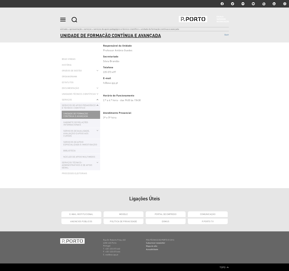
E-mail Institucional (81, 214)
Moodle (123, 214)
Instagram (284, 3)
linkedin (274, 3)
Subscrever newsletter (155, 242)
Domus (165, 221)
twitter (232, 3)
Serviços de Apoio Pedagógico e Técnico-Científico (116, 29)
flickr (242, 3)
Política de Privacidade (123, 221)
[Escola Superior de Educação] (204, 19)
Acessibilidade (152, 249)
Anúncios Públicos (81, 221)
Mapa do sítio (151, 246)
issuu (263, 3)
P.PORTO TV (208, 221)
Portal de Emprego (165, 214)
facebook (222, 3)
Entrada (63, 29)
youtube (253, 3)
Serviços (88, 29)
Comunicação (208, 214)
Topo (223, 267)
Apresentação (75, 29)
